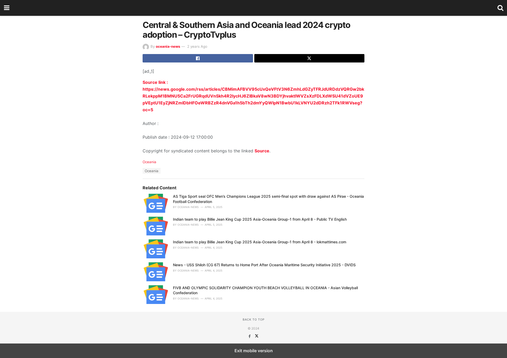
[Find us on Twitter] (257, 336)
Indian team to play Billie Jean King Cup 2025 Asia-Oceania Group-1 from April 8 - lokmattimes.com (259, 242)
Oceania (149, 162)
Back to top (254, 319)
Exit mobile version (253, 350)
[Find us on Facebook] (250, 336)
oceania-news (168, 46)
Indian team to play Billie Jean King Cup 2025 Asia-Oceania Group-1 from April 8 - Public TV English (260, 219)
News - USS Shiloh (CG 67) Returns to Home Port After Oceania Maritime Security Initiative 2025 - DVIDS (264, 265)
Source (262, 150)
